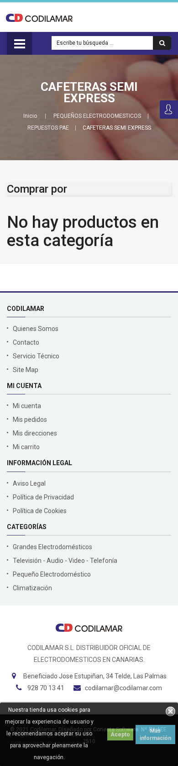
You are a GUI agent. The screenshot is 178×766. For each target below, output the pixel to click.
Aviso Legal (29, 483)
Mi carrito (26, 447)
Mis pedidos (30, 419)
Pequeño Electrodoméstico (52, 574)
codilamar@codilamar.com (123, 688)
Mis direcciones (35, 433)
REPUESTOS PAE (48, 128)
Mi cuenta (27, 405)
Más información (155, 734)
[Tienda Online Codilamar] (39, 17)
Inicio (30, 116)
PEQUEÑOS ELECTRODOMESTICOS (97, 116)
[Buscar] (162, 43)
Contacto (26, 342)
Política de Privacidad (43, 497)
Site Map (25, 369)
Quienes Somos (35, 328)
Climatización (32, 588)
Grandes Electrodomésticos (52, 547)
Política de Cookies (40, 510)
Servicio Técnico (36, 356)
